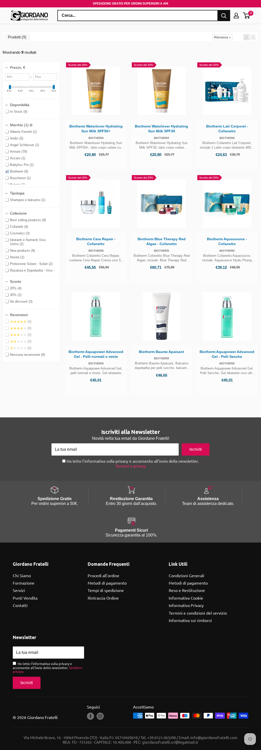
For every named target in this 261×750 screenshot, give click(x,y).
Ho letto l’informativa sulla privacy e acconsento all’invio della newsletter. (132, 463)
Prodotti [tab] (16, 37)
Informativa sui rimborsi (190, 620)
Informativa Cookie (186, 597)
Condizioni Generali (186, 575)
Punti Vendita (25, 597)
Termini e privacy (130, 465)
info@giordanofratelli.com (213, 737)
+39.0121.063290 (161, 737)
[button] (246, 37)
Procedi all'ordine (103, 575)
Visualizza (96, 105)
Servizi (19, 590)
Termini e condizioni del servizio (198, 612)
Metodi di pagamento (107, 582)
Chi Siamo (22, 575)
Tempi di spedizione (106, 590)
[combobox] (137, 15)
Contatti (20, 605)
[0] (246, 15)
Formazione (23, 582)
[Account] (236, 15)
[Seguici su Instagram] (100, 716)
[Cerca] (223, 15)
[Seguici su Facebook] (90, 716)
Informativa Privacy (186, 605)
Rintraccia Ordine (103, 597)
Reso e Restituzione (187, 590)
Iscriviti (195, 449)
